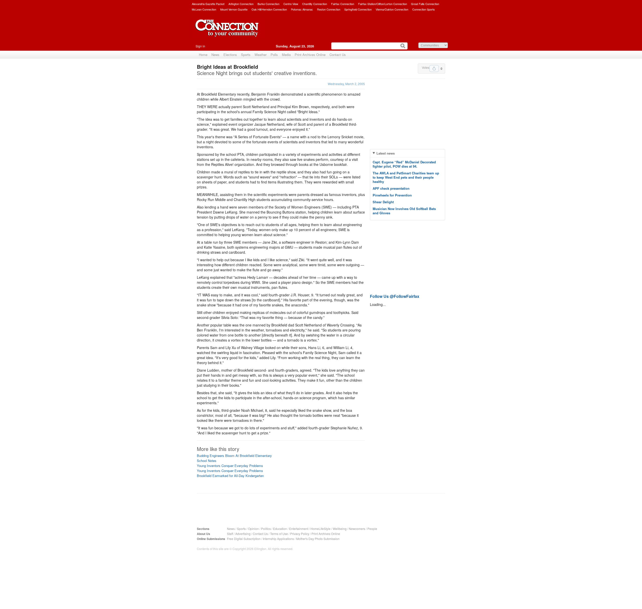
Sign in (200, 46)
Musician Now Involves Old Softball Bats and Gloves (404, 210)
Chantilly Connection (314, 4)
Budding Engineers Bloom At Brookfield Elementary (234, 455)
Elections (230, 54)
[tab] (407, 153)
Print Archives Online (310, 54)
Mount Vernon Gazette (234, 9)
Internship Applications (278, 538)
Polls (274, 54)
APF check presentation (391, 188)
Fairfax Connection (342, 4)
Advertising (243, 533)
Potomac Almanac (302, 9)
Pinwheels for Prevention (392, 195)
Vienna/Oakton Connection (392, 9)
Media (286, 54)
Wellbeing (340, 528)
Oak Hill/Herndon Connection (269, 9)
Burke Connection (268, 4)
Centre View (290, 4)
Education (280, 528)
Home (203, 54)
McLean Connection (204, 9)
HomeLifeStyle (320, 528)
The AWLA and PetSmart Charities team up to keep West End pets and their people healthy (406, 177)
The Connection (227, 32)
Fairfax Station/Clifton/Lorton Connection (382, 4)
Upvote (434, 68)
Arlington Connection (241, 4)
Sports (246, 54)
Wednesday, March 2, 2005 (346, 84)
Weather (261, 54)
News (215, 54)
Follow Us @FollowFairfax (394, 296)
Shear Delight (383, 201)
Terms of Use (279, 533)
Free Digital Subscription (244, 538)
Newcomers (357, 528)
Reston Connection (328, 9)
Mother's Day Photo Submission (318, 538)
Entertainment (298, 528)
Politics (266, 528)
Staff (230, 533)
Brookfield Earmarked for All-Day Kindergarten (230, 475)
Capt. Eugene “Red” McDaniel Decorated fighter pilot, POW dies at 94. (404, 164)
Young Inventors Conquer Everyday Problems (230, 465)
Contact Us (338, 54)
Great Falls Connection (425, 4)
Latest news (385, 153)
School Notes (206, 460)
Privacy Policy (299, 533)
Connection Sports (423, 9)
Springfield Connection (358, 9)
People (372, 528)
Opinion (253, 528)
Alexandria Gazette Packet (208, 4)
